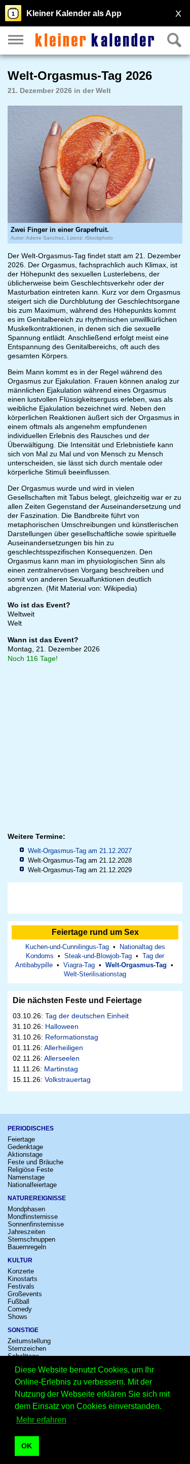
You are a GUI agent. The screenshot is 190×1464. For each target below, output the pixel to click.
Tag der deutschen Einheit (87, 1016)
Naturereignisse (37, 1198)
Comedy (20, 1309)
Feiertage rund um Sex (95, 932)
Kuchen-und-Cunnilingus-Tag (67, 947)
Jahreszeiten (26, 1232)
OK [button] (26, 1446)
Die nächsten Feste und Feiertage (77, 1000)
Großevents (25, 1294)
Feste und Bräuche (35, 1162)
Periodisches (31, 1128)
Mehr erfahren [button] (41, 1419)
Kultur (20, 1260)
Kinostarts (22, 1279)
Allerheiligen (63, 1048)
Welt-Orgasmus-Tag (136, 965)
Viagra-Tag (79, 965)
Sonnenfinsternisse (36, 1224)
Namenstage (26, 1177)
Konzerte (21, 1271)
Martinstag (61, 1069)
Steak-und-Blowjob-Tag (98, 956)
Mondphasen (26, 1209)
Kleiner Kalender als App (74, 13)
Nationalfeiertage (32, 1185)
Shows (17, 1316)
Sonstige (23, 1330)
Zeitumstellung (29, 1341)
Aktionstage (25, 1154)
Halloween (62, 1026)
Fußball (18, 1301)
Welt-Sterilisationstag (95, 974)
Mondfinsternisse (33, 1216)
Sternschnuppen (31, 1239)
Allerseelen (62, 1058)
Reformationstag (71, 1037)
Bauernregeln (27, 1247)
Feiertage (21, 1139)
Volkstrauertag (68, 1079)
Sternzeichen (27, 1348)
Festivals (21, 1286)
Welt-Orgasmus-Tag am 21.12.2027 (80, 851)
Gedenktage (25, 1147)
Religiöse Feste (30, 1169)
